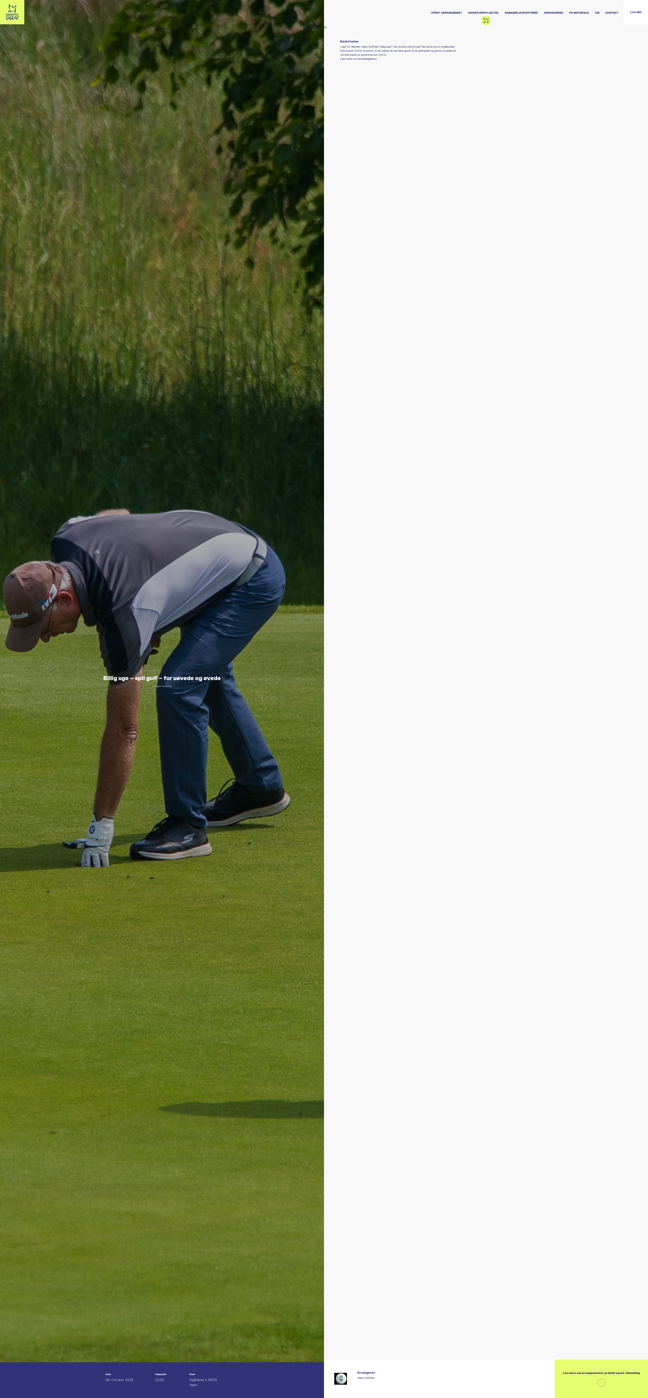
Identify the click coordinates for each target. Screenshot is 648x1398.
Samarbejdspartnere (521, 12)
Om (597, 12)
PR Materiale (579, 12)
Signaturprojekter (483, 12)
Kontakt (612, 12)
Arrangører (553, 12)
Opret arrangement (446, 12)
